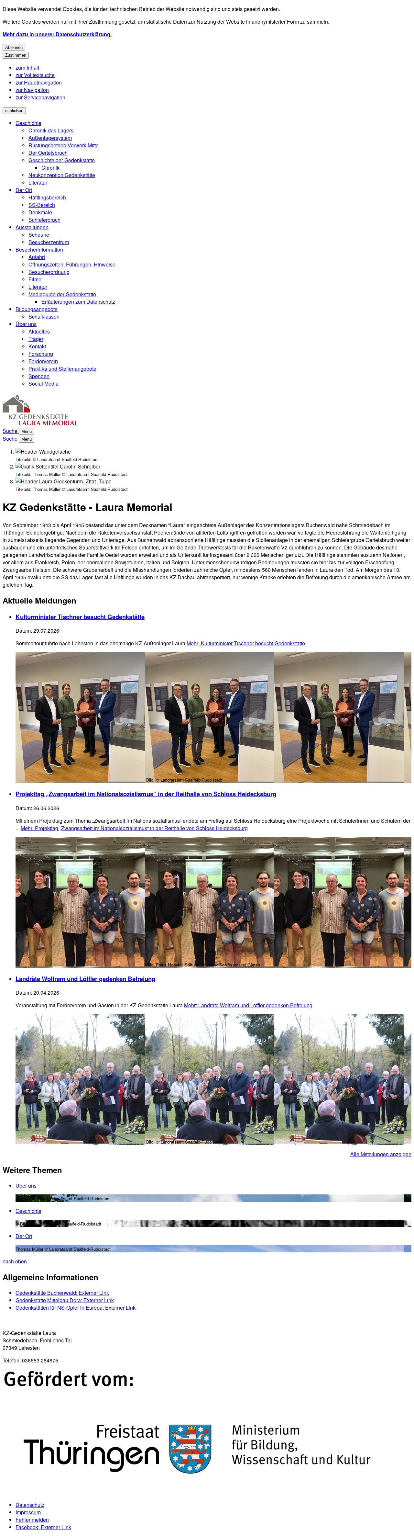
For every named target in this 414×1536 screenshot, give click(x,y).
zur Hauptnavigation (39, 82)
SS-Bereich (41, 205)
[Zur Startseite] (40, 423)
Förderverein (43, 361)
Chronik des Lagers (50, 130)
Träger (35, 339)
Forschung (40, 353)
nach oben (15, 1261)
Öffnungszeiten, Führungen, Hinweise (71, 264)
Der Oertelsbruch (48, 152)
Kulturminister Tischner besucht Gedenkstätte (80, 616)
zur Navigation (32, 90)
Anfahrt (36, 257)
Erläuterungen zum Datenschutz (78, 301)
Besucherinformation (39, 249)
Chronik (50, 167)
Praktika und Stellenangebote (62, 368)
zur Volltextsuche (35, 75)
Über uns (26, 324)
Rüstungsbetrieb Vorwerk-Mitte (63, 145)
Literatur (37, 182)
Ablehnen (14, 47)
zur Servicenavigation (40, 97)
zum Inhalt (27, 67)
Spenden (38, 376)
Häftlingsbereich (47, 197)
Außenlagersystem (50, 137)
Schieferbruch (44, 219)
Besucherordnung (49, 272)
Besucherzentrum (48, 242)
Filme (34, 279)
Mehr (246, 643)
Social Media (43, 383)
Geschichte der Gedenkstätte (61, 160)
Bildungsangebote (37, 309)
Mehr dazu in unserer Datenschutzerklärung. (57, 34)
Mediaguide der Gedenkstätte (62, 294)
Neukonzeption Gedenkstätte (61, 175)
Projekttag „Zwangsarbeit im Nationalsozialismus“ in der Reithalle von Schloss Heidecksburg (146, 793)
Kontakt (37, 346)
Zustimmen (15, 55)
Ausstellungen (32, 227)
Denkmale (40, 212)
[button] (207, 1432)
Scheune (38, 234)
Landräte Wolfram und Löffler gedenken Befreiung (85, 978)
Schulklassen (44, 316)
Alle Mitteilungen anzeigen (380, 1154)
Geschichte (28, 123)
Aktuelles (39, 331)
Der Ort (24, 190)
